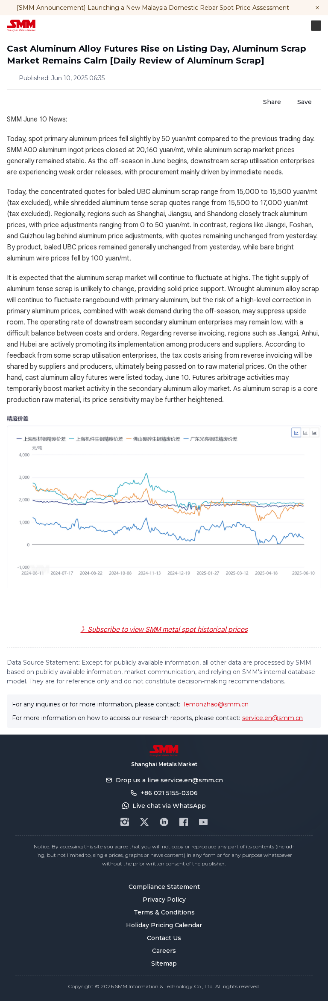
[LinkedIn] (164, 822)
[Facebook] (183, 822)
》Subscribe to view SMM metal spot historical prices (164, 629)
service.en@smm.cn (272, 718)
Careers (164, 951)
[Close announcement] (317, 7)
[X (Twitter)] (144, 822)
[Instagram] (124, 822)
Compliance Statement (164, 887)
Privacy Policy (164, 899)
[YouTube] (203, 822)
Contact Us (164, 938)
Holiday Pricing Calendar (164, 925)
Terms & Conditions (164, 912)
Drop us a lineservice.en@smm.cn (169, 780)
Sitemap (164, 963)
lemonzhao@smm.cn (216, 704)
